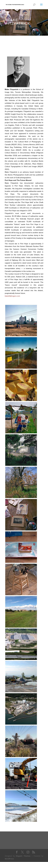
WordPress (9, 859)
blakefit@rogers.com (12, 296)
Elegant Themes (23, 856)
